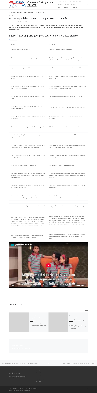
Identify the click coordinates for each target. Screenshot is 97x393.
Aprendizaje (19, 12)
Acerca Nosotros (39, 370)
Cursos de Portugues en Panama (20, 388)
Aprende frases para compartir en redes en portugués (36, 318)
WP (14, 390)
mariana (12, 21)
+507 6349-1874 (17, 375)
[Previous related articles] (83, 309)
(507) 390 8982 (14, 372)
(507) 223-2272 (20, 372)
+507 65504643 (17, 373)
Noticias (14, 12)
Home (10, 12)
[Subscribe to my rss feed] (87, 389)
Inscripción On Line (40, 379)
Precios (37, 377)
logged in (19, 348)
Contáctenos (38, 381)
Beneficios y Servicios (40, 375)
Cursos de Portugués (40, 372)
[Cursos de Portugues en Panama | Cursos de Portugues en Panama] (18, 3)
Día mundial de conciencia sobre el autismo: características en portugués (77, 318)
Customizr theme (26, 390)
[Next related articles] (86, 309)
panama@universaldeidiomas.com (19, 376)
